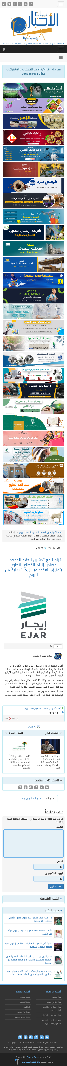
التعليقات (50, 798)
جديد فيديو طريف (22, 1017)
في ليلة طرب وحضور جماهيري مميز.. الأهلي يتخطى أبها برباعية (30, 919)
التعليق (59, 827)
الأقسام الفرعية (23, 992)
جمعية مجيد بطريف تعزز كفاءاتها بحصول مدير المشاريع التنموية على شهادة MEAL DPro (29, 973)
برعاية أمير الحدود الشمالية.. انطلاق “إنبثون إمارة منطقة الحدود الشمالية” (28, 945)
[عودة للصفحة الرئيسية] (33, 26)
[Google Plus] (20, 4)
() (7, 718)
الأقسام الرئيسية (54, 992)
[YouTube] (26, 4)
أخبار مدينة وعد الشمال (51, 1015)
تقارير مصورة (25, 997)
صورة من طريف (23, 1012)
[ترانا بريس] (17, 1062)
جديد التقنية (25, 1002)
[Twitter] (10, 4)
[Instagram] (31, 4)
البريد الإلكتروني (54, 873)
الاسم (60, 861)
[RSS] (4, 4)
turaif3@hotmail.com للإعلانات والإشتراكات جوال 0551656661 (33, 71)
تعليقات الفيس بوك (31, 798)
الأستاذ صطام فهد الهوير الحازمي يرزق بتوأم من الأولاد (29, 932)
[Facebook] (15, 4)
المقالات (26, 1007)
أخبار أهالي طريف (54, 1002)
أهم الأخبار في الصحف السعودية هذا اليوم (40, 532)
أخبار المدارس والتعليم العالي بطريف (51, 1008)
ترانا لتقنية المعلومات (31, 1062)
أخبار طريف (56, 997)
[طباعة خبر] (51, 646)
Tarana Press (33, 1057)
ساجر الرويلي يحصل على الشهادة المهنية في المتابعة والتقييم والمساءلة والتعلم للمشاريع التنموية (29, 959)
